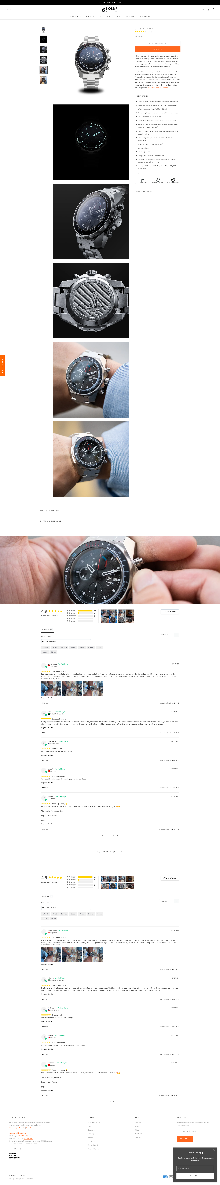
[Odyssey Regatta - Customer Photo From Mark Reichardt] (113, 619)
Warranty (91, 1134)
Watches (90, 16)
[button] (173, 703)
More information (144, 191)
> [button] (117, 835)
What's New (75, 16)
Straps (137, 1130)
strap (53, 652)
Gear (119, 16)
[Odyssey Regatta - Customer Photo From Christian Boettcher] (105, 619)
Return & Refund (93, 1149)
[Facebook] (142, 173)
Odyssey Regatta (47, 698)
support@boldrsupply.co (17, 1133)
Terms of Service (93, 1145)
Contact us (91, 1141)
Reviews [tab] (45, 630)
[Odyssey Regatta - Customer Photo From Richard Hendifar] (130, 613)
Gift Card (138, 1134)
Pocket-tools (105, 16)
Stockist (90, 1137)
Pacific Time (28, 1138)
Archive (137, 1137)
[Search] (208, 9)
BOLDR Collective (94, 1122)
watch (45, 647)
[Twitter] (145, 173)
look (45, 652)
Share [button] (46, 703)
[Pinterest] (147, 173)
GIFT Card (130, 16)
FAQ (89, 1126)
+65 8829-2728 (22, 1136)
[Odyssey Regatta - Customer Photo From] (105, 613)
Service (64, 647)
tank (99, 647)
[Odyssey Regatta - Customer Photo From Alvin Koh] (121, 619)
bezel (73, 647)
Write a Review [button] (170, 612)
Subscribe (195, 1176)
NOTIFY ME (157, 49)
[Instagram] (20, 1148)
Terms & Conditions (26, 1179)
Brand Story (13, 1128)
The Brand (145, 16)
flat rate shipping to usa (110, 2)
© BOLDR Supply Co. (17, 1176)
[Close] (214, 1150)
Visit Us (28, 1128)
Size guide (91, 1130)
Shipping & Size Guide (50, 521)
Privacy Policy (14, 1179)
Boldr (82, 647)
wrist (55, 647)
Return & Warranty (49, 511)
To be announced (157, 44)
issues (90, 647)
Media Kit (21, 1128)
